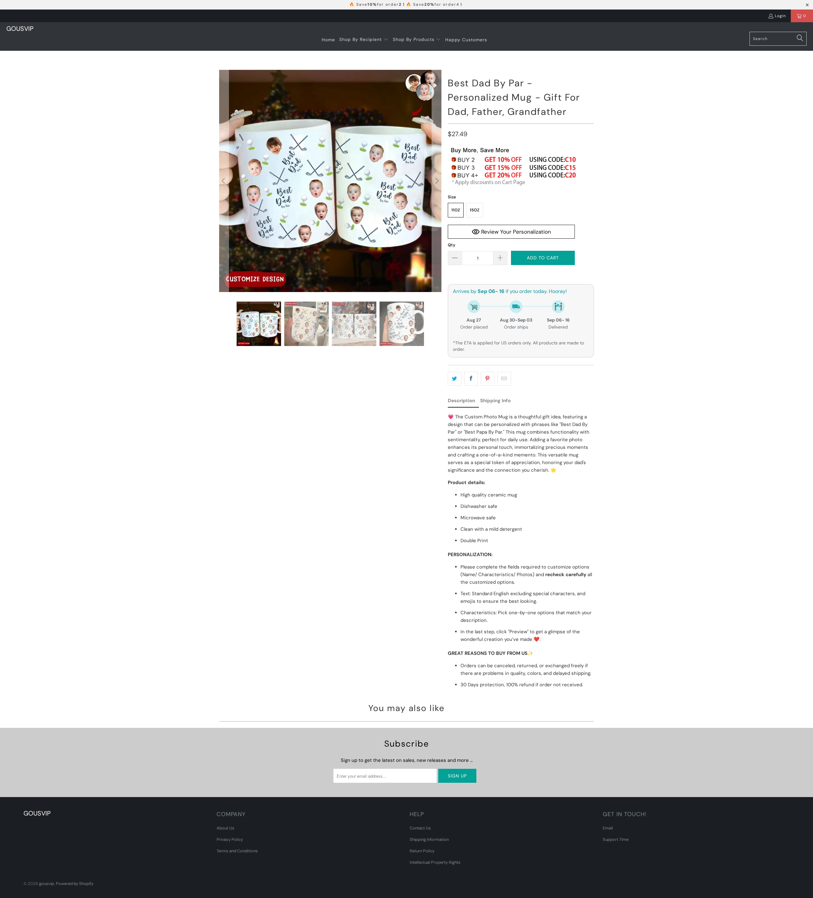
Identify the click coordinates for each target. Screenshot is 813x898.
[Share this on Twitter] (454, 379)
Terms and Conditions (237, 851)
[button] (363, 40)
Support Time (615, 839)
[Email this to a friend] (504, 379)
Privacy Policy (230, 839)
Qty (451, 245)
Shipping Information (429, 839)
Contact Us (420, 828)
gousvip (46, 883)
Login (780, 15)
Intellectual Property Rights (435, 862)
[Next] (437, 181)
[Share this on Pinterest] (487, 379)
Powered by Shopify (74, 883)
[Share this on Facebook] (471, 379)
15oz (475, 210)
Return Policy (422, 851)
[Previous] (224, 181)
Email (608, 828)
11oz (455, 210)
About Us (225, 828)
